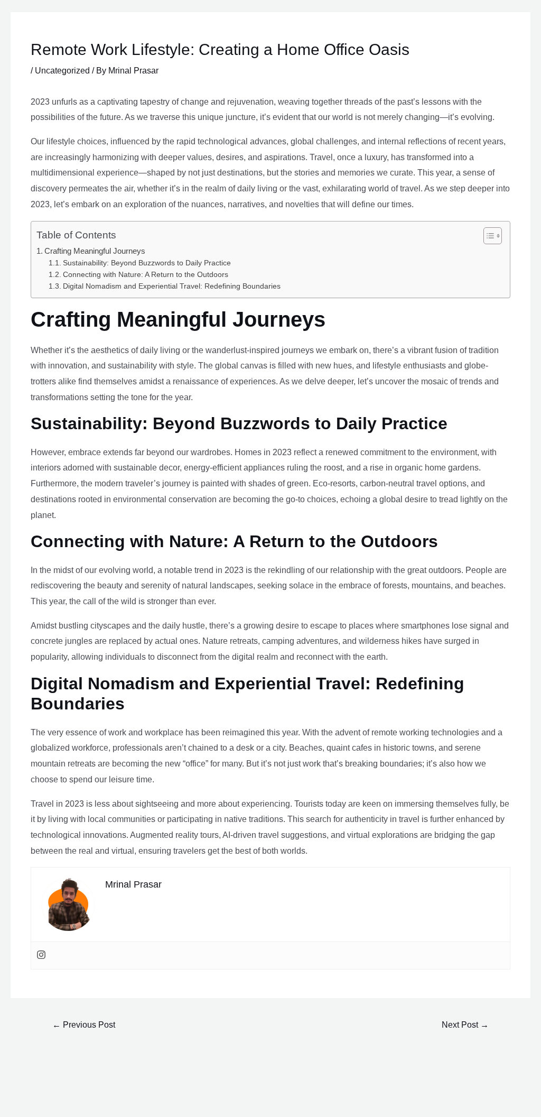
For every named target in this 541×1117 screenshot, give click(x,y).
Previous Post (83, 1024)
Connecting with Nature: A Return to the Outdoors (145, 275)
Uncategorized (62, 70)
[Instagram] (41, 955)
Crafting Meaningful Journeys (94, 250)
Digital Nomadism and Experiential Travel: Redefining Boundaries (172, 286)
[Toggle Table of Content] (487, 236)
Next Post (465, 1024)
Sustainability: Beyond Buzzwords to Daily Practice (147, 263)
